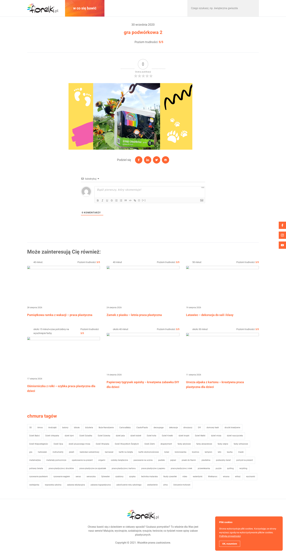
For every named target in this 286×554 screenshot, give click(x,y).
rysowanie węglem (61, 476)
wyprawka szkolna (53, 485)
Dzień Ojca (58, 444)
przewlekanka (204, 468)
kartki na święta (126, 452)
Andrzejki (52, 427)
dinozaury (187, 427)
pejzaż (173, 460)
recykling (243, 468)
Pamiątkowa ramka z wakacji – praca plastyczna (59, 315)
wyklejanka (34, 485)
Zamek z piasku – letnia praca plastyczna (134, 315)
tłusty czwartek (170, 476)
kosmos (195, 452)
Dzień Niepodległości (38, 444)
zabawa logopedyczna (101, 485)
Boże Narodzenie (106, 427)
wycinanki (250, 476)
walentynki (197, 476)
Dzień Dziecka (104, 435)
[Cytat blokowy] (125, 200)
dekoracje (173, 427)
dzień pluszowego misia (79, 444)
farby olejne (223, 444)
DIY (199, 427)
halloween (42, 452)
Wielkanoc (212, 476)
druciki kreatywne (232, 427)
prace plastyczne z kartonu (124, 468)
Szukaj (253, 8)
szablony (119, 476)
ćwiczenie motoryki (181, 485)
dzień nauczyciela (235, 435)
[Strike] (111, 200)
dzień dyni (69, 435)
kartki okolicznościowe (149, 452)
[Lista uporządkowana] (116, 200)
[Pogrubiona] (97, 200)
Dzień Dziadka (85, 435)
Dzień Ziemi (149, 444)
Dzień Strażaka (102, 444)
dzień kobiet (135, 435)
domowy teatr (213, 427)
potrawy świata (36, 468)
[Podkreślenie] (107, 200)
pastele (161, 460)
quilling (230, 468)
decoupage (159, 427)
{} (139, 200)
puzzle (218, 468)
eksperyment (166, 444)
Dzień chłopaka (52, 435)
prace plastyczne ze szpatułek (92, 468)
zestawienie (152, 485)
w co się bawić (84, 8)
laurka (230, 452)
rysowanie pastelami (38, 476)
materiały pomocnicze (56, 460)
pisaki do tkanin (189, 460)
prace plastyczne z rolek (181, 468)
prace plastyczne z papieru (153, 468)
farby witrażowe (241, 444)
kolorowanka (180, 452)
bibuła (77, 427)
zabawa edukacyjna (76, 485)
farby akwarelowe (204, 444)
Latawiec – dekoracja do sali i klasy (209, 315)
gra (30, 452)
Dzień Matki (200, 435)
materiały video (125, 8)
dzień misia (216, 435)
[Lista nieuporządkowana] (121, 200)
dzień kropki (184, 435)
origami (101, 460)
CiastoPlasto (142, 427)
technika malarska (149, 476)
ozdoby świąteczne (119, 460)
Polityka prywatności (230, 536)
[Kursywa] (102, 200)
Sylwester (105, 476)
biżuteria (89, 427)
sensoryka (91, 476)
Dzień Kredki (167, 435)
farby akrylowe (184, 444)
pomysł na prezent (244, 460)
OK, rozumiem (229, 543)
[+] (144, 200)
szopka (132, 476)
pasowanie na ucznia (143, 460)
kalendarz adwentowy (89, 452)
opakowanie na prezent (82, 460)
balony (65, 427)
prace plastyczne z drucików (61, 468)
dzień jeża (120, 435)
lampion (208, 452)
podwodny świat (223, 460)
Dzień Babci (34, 435)
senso (78, 476)
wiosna (226, 476)
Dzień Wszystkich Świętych (127, 444)
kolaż (166, 452)
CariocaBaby (125, 427)
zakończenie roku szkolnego (129, 485)
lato (219, 452)
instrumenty (58, 452)
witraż (237, 476)
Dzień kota (151, 435)
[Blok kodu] (130, 200)
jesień (71, 452)
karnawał (109, 452)
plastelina (206, 460)
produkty (166, 8)
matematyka (35, 460)
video (184, 476)
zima (165, 485)
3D (30, 427)
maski (241, 452)
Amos (40, 427)
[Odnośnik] (135, 200)
